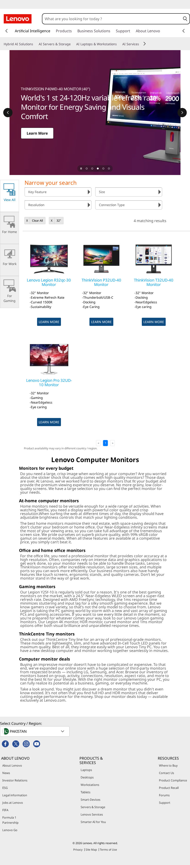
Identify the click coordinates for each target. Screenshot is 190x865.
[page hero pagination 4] (103, 168)
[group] (58, 192)
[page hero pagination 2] (92, 168)
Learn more (49, 322)
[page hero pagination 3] (98, 168)
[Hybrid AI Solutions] (35, 44)
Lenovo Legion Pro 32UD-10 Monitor (49, 382)
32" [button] (59, 220)
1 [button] (105, 443)
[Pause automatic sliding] (81, 168)
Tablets (85, 792)
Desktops (87, 777)
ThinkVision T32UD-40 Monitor (153, 282)
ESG (5, 788)
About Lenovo (12, 765)
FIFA (5, 810)
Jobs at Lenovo (12, 802)
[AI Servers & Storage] (72, 44)
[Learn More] (95, 112)
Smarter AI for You (93, 822)
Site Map (91, 850)
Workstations (90, 785)
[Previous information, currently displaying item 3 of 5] (8, 112)
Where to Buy (168, 765)
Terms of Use (108, 850)
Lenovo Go (9, 830)
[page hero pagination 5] (109, 168)
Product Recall (169, 788)
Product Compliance (173, 780)
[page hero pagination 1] (86, 168)
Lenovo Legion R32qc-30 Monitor (49, 282)
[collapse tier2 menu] (144, 43)
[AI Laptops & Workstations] (118, 44)
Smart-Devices (90, 799)
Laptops (86, 770)
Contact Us (166, 773)
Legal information (14, 795)
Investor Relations (14, 780)
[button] (185, 18)
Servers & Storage (93, 807)
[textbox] (35, 731)
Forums (164, 795)
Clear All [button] (37, 220)
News (6, 773)
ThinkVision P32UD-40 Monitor (101, 282)
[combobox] (111, 18)
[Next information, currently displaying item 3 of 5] (182, 112)
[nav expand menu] (6, 31)
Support (164, 802)
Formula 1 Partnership (10, 820)
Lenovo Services (92, 814)
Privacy (77, 850)
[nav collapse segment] (183, 31)
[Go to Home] (18, 18)
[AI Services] (140, 44)
